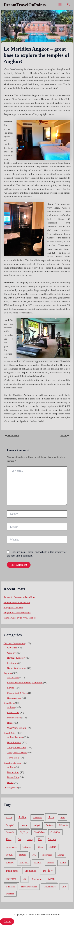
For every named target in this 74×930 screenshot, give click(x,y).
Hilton (40, 847)
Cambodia (10, 832)
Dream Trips (13, 777)
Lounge (60, 855)
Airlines (11, 707)
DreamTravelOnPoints (25, 4)
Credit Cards (13, 712)
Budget (36, 825)
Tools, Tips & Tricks (17, 752)
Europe (10, 688)
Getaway (26, 847)
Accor (9, 817)
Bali (63, 817)
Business (50, 825)
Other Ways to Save (16, 728)
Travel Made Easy (12, 763)
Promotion (30, 870)
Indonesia (47, 854)
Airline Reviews (15, 737)
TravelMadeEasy (29, 886)
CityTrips (24, 832)
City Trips (12, 647)
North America (14, 698)
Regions (8, 673)
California (63, 825)
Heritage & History (16, 658)
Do (19, 839)
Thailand (10, 886)
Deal (8, 839)
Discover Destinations (14, 643)
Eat (40, 839)
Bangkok (10, 825)
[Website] (37, 540)
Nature (63, 862)
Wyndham (10, 893)
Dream (30, 839)
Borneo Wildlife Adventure (17, 602)
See (24, 879)
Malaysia (24, 862)
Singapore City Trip (13, 607)
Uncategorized (11, 787)
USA (64, 886)
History (52, 847)
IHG (34, 854)
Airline (22, 817)
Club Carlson (39, 832)
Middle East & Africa (17, 693)
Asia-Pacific (13, 677)
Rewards (11, 878)
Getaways (12, 653)
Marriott (50, 862)
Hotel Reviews (14, 742)
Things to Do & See (16, 747)
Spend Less (9, 703)
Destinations (13, 772)
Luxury (9, 862)
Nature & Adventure (17, 668)
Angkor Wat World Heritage (17, 612)
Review (48, 870)
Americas (37, 817)
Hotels (10, 723)
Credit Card (55, 832)
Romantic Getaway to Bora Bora (19, 597)
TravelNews (49, 886)
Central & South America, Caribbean (25, 682)
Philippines (12, 870)
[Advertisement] (37, 48)
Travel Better (10, 733)
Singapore (37, 879)
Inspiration (12, 663)
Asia (51, 817)
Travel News (13, 758)
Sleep (51, 878)
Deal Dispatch (14, 717)
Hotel (9, 854)
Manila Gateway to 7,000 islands (20, 618)
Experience (11, 847)
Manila (37, 862)
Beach (24, 825)
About (7, 921)
